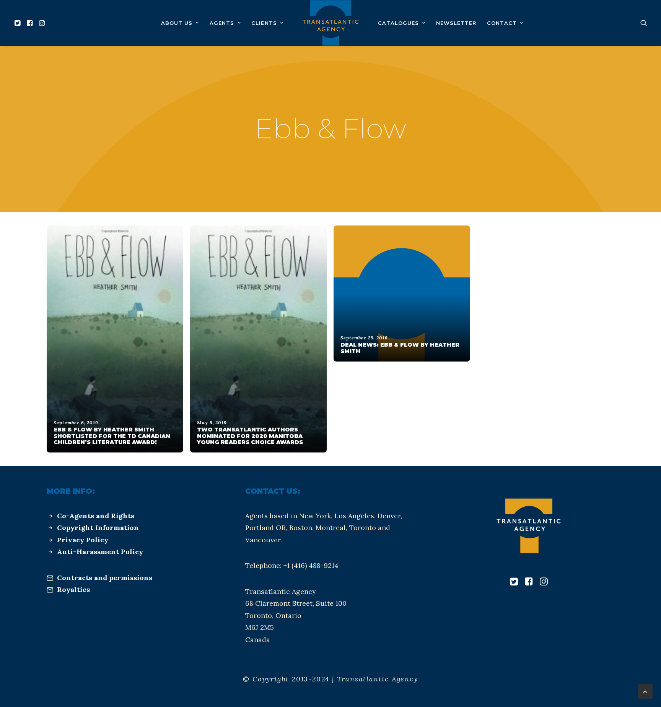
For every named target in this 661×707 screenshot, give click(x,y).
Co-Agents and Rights (95, 515)
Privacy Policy (82, 539)
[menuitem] (18, 23)
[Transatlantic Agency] (330, 23)
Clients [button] (264, 23)
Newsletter (456, 23)
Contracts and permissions (104, 577)
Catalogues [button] (398, 23)
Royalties (73, 589)
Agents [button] (222, 23)
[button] (18, 23)
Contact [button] (502, 23)
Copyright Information (98, 527)
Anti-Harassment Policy (100, 551)
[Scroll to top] (645, 690)
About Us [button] (176, 23)
